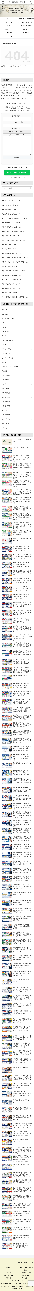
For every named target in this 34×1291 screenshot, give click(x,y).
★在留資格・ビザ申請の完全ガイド (13, 205)
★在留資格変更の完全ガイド (11, 214)
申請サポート (9, 1267)
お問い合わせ (25, 1275)
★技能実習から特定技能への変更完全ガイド (16, 297)
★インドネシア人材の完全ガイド (12, 279)
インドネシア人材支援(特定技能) (25, 1269)
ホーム (9, 1262)
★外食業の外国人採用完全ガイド (12, 275)
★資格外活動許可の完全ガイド (11, 253)
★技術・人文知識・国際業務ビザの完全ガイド (16, 218)
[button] (30, 188)
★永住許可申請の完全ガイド (11, 201)
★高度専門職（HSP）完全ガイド (12, 222)
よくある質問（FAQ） (9, 1275)
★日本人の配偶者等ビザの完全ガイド (13, 240)
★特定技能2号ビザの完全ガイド (12, 236)
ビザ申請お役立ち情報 (25, 1272)
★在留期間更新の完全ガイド (11, 209)
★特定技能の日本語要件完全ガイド (13, 231)
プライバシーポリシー (17, 1280)
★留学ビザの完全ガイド (9, 249)
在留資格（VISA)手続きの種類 (25, 1264)
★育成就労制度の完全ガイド (11, 284)
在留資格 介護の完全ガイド (10, 266)
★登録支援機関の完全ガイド (11, 288)
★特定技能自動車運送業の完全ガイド (13, 271)
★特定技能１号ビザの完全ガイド (12, 227)
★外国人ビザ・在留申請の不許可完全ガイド (16, 262)
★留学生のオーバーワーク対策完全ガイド (15, 257)
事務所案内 (9, 1278)
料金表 (9, 1272)
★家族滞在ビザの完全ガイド (11, 244)
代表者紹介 (25, 1278)
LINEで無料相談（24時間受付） (17, 172)
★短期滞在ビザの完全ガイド (11, 292)
